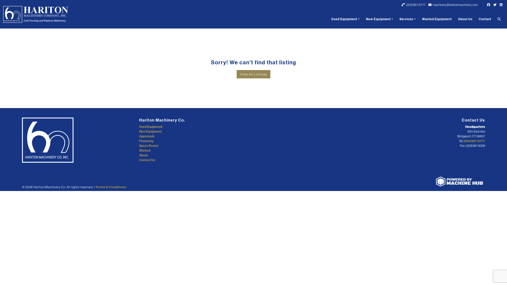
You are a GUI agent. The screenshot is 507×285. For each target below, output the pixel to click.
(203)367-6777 (415, 5)
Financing (146, 141)
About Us (465, 19)
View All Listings (253, 74)
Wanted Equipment (437, 19)
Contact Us (147, 160)
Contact (485, 19)
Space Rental (148, 146)
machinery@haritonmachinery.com (455, 5)
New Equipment (378, 19)
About (143, 155)
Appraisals (146, 136)
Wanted (144, 150)
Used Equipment (344, 19)
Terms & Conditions (110, 187)
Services (406, 19)
